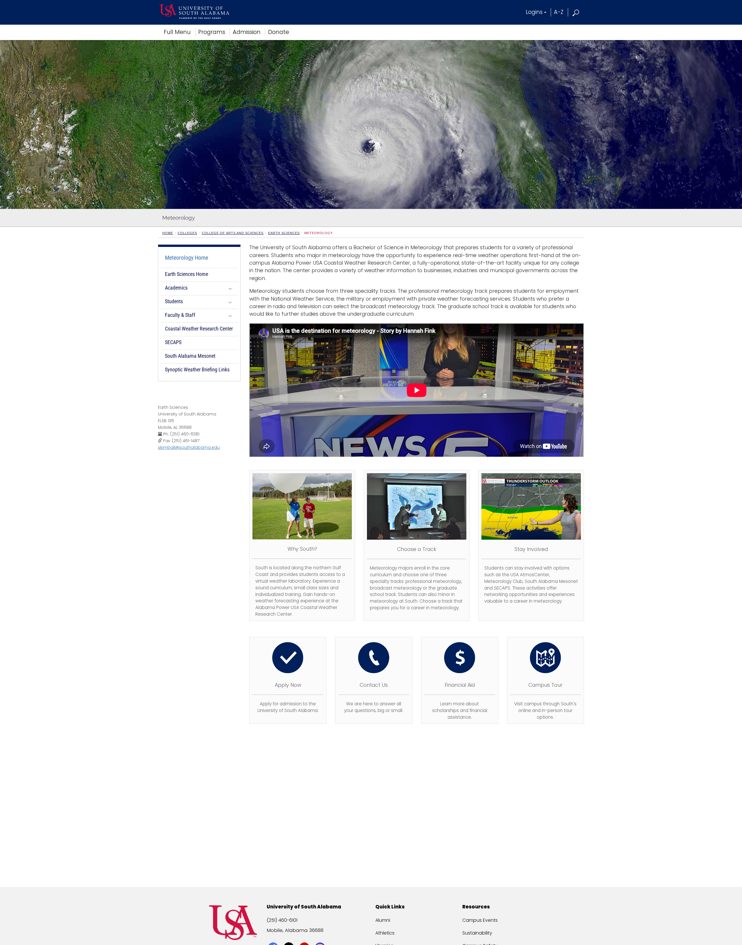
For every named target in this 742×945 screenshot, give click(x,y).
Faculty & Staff (180, 315)
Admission (247, 32)
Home (167, 233)
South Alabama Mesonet (190, 356)
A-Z (558, 12)
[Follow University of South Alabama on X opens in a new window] (289, 937)
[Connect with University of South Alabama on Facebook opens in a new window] (274, 937)
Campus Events (480, 920)
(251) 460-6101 (282, 920)
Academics (176, 288)
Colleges (187, 233)
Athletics (384, 933)
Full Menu (177, 32)
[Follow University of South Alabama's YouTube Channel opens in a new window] (305, 937)
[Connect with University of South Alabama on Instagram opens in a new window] (321, 937)
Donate (278, 32)
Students (174, 301)
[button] (576, 12)
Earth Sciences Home (186, 274)
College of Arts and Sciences (232, 233)
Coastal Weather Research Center (199, 329)
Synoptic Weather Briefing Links (197, 369)
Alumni (382, 920)
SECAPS (173, 342)
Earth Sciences (284, 233)
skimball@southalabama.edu (189, 447)
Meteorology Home (186, 257)
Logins (534, 12)
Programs (211, 32)
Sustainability (477, 933)
